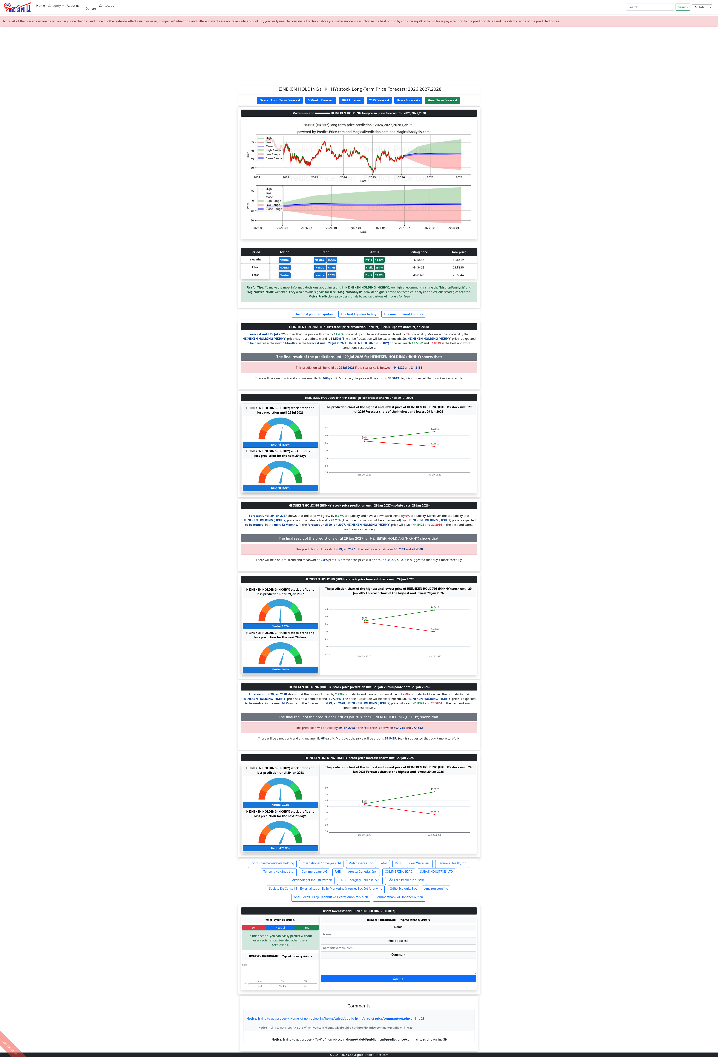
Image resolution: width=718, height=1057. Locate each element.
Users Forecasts (408, 100)
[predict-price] (18, 7)
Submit (398, 979)
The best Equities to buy (358, 314)
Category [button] (55, 6)
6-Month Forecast (321, 100)
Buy (306, 927)
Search (683, 7)
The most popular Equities (313, 314)
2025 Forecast (379, 100)
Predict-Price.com (376, 1055)
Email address (398, 941)
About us (73, 6)
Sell (254, 927)
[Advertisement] (359, 57)
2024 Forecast (351, 100)
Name (398, 927)
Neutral (280, 927)
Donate (90, 9)
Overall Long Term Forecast (280, 100)
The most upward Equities (403, 314)
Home (40, 6)
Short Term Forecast (442, 100)
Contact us (106, 6)
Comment (398, 954)
